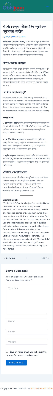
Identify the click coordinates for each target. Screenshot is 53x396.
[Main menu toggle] (47, 6)
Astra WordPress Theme (41, 388)
